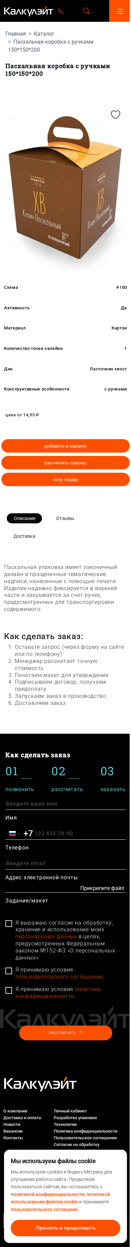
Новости (11, 1124)
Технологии (65, 1124)
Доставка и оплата (22, 1117)
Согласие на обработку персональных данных (76, 1148)
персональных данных (46, 936)
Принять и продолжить (65, 1228)
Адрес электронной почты (41, 877)
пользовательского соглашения (59, 977)
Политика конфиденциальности (85, 1131)
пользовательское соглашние (44, 1209)
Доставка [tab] (24, 536)
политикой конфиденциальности (47, 1194)
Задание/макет (26, 900)
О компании (15, 1110)
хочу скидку (65, 479)
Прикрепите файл (102, 888)
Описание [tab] (24, 518)
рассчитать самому (65, 462)
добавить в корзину (65, 446)
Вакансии (13, 1131)
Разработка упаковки (75, 1117)
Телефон (17, 847)
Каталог (44, 34)
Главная (15, 34)
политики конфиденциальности (58, 992)
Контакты (13, 1137)
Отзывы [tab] (65, 518)
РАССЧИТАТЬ (62, 1032)
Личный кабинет (70, 1110)
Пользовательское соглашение (85, 1137)
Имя (11, 818)
